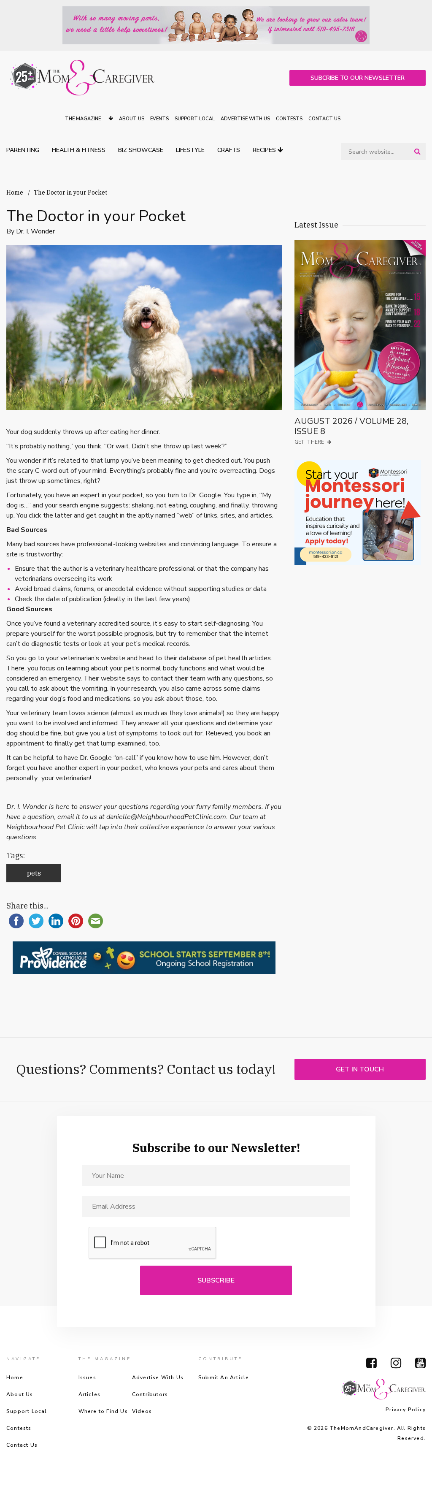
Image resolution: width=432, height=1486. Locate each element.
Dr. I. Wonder (35, 231)
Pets (34, 873)
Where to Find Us (103, 1411)
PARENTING (22, 150)
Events (159, 119)
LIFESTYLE (190, 150)
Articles (89, 1394)
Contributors (150, 1394)
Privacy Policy (406, 1409)
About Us (131, 119)
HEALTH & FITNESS (78, 150)
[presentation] (153, 1243)
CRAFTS (228, 150)
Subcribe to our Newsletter (357, 78)
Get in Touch (360, 1069)
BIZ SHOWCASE (140, 150)
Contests (289, 119)
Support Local (195, 119)
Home (14, 192)
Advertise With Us (245, 119)
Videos (142, 1411)
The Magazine (83, 119)
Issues (87, 1377)
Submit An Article (223, 1377)
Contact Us (324, 119)
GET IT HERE (309, 442)
